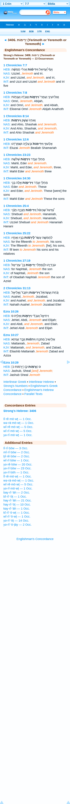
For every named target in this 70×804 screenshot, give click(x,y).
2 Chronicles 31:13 (16, 288)
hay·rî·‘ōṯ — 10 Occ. (17, 504)
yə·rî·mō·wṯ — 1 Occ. (17, 435)
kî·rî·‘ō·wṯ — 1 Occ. (16, 512)
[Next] (66, 369)
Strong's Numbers (15, 386)
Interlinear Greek (14, 381)
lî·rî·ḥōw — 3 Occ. (15, 448)
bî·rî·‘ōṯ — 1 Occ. (15, 496)
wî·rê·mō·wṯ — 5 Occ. (18, 427)
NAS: (7, 73)
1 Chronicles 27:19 (16, 260)
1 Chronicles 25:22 (16, 233)
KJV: (6, 77)
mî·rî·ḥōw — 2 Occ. (16, 452)
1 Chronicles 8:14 (16, 116)
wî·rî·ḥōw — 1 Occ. (16, 460)
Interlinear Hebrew (41, 381)
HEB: (7, 69)
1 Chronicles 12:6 (16, 139)
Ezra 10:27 (11, 335)
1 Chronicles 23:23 (16, 155)
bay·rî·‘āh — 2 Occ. (16, 492)
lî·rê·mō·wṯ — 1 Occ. (17, 419)
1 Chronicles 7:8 (15, 92)
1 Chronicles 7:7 (15, 65)
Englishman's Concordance (35, 539)
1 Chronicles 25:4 (16, 206)
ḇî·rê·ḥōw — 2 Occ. (16, 456)
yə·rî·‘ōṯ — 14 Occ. (16, 520)
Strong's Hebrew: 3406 (19, 411)
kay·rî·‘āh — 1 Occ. (16, 508)
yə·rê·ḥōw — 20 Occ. (17, 464)
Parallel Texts (33, 394)
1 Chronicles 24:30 (16, 178)
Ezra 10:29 (11, 362)
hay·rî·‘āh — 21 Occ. (17, 500)
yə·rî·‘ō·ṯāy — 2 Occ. (17, 524)
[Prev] (4, 369)
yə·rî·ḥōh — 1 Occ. (16, 472)
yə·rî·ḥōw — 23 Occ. (17, 468)
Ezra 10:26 (11, 311)
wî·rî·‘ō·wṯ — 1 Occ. (16, 516)
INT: (6, 81)
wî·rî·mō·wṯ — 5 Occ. (17, 431)
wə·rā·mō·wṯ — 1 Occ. (18, 423)
